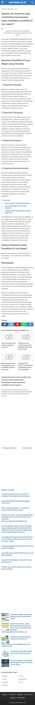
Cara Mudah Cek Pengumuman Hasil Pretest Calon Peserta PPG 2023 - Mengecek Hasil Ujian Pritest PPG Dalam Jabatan (17, 539)
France (21, 676)
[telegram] (30, 324)
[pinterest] (17, 324)
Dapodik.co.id (17, 2)
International (21, 698)
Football (5, 685)
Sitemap (12, 698)
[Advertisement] (17, 469)
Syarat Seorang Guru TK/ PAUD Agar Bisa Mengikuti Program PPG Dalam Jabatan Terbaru (21, 662)
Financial (5, 682)
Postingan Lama (27, 448)
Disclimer (20, 694)
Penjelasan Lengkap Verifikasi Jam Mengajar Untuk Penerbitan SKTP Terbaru (21, 616)
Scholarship (22, 679)
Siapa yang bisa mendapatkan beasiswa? (17, 203)
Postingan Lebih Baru (9, 448)
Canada (5, 676)
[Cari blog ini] (32, 2)
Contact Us (12, 694)
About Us (4, 694)
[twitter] (11, 324)
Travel (21, 682)
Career (5, 679)
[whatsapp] (24, 324)
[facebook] (4, 324)
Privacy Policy (28, 694)
